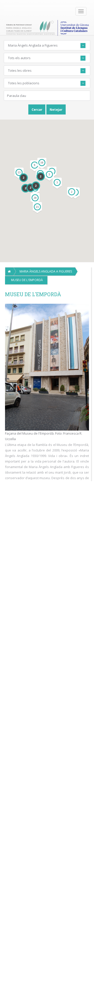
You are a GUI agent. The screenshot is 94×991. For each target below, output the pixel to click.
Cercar (37, 109)
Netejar (56, 109)
